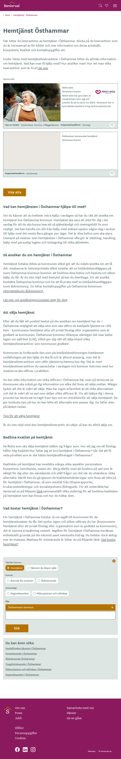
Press (18, 713)
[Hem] (11, 5)
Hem (7, 15)
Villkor (19, 727)
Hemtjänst (17, 568)
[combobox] (60, 611)
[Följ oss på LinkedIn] (25, 749)
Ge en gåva (74, 718)
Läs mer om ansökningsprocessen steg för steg (35, 299)
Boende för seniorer (22, 580)
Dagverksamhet (20, 593)
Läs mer (42, 67)
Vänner (71, 713)
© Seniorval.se (105, 751)
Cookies (20, 738)
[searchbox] (60, 615)
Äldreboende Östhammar (20, 658)
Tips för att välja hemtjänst (21, 415)
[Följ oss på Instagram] (33, 749)
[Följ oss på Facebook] (17, 749)
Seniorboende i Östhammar (21, 653)
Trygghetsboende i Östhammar (23, 664)
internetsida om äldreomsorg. (23, 290)
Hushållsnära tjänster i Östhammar (26, 648)
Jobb (18, 718)
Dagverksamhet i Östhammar (22, 674)
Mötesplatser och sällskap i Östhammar (29, 669)
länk (40, 491)
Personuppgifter (26, 733)
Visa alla (14, 192)
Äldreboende (48, 580)
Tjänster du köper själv (44, 568)
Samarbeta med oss (80, 707)
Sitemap (91, 751)
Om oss (20, 707)
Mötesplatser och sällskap (52, 593)
